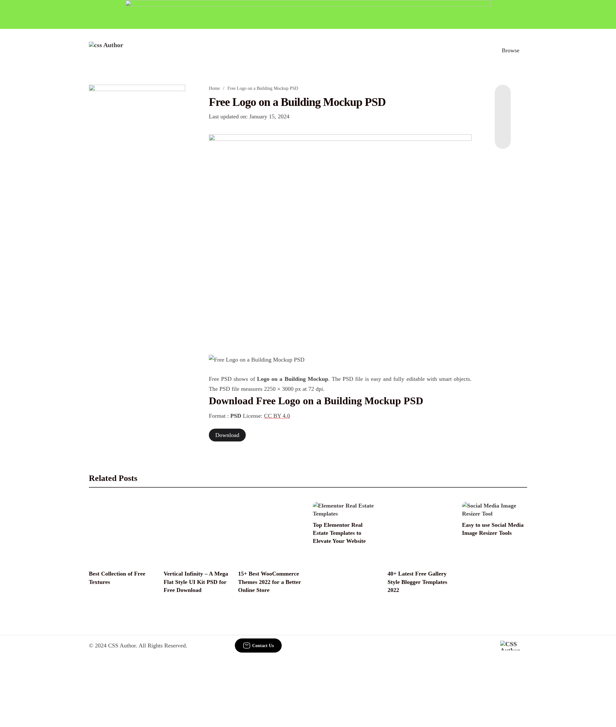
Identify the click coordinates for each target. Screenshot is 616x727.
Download (227, 435)
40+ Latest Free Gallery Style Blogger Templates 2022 (417, 581)
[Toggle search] (481, 50)
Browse (510, 50)
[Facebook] (503, 97)
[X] (503, 136)
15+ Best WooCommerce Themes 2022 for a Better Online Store (269, 581)
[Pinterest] (503, 123)
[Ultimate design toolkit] (340, 237)
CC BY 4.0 (277, 416)
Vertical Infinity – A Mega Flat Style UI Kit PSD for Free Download (196, 581)
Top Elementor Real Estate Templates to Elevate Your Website (339, 533)
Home (214, 88)
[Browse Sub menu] (525, 50)
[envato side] (137, 180)
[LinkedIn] (503, 110)
